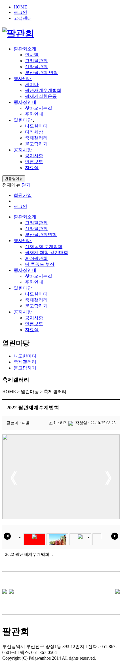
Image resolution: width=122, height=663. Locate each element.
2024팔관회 (36, 258)
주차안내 (34, 114)
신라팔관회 (36, 66)
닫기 (26, 184)
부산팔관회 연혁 (41, 72)
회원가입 (23, 195)
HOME (20, 7)
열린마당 (23, 120)
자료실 (32, 167)
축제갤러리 (36, 137)
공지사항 (23, 149)
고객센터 (23, 18)
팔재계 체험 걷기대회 (46, 252)
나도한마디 (36, 126)
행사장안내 (25, 102)
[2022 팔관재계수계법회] (4, 591)
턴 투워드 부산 (39, 264)
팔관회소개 (25, 48)
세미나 (32, 84)
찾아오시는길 (38, 108)
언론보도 (34, 161)
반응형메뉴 (14, 178)
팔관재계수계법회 (43, 90)
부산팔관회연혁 (41, 234)
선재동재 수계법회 (43, 246)
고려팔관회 (36, 60)
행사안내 (23, 78)
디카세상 (34, 132)
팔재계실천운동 (41, 96)
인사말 (32, 54)
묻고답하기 (36, 143)
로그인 (20, 12)
